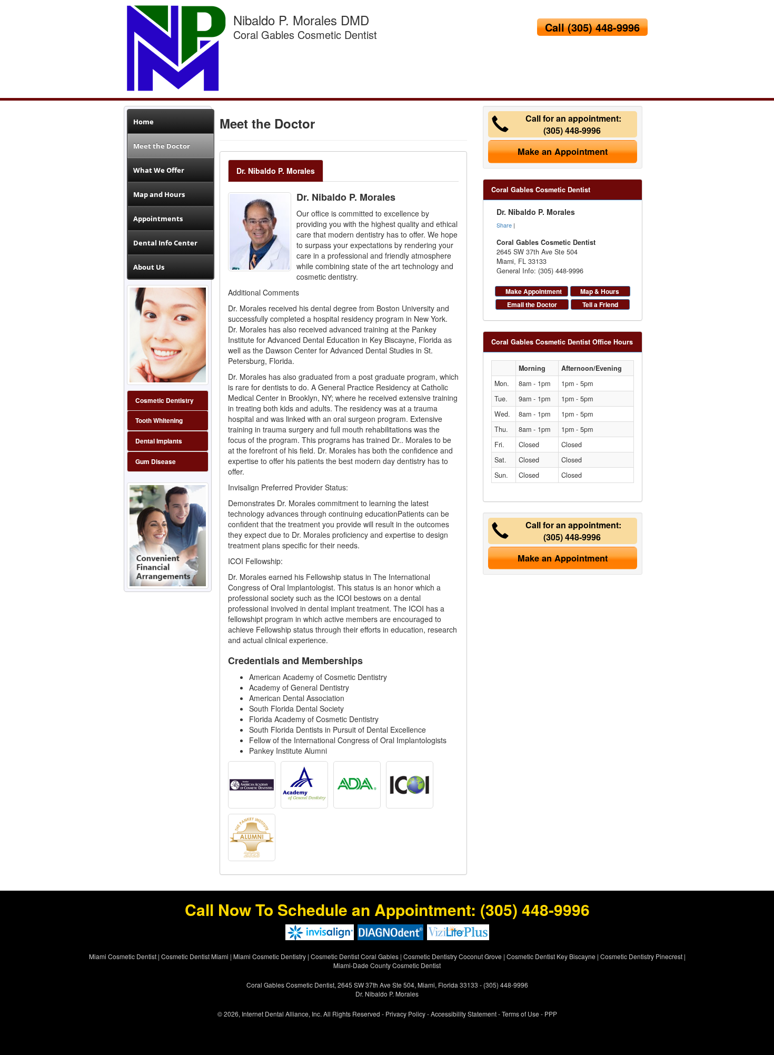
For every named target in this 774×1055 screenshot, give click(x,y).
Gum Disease (155, 461)
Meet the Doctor (161, 146)
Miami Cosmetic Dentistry (269, 956)
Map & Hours (599, 291)
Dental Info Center (165, 243)
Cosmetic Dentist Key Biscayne (551, 956)
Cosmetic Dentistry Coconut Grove (452, 956)
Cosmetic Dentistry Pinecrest (641, 956)
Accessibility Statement (464, 1013)
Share (504, 225)
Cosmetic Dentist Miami (195, 956)
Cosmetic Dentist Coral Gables (355, 956)
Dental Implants (158, 441)
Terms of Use (520, 1013)
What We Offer (158, 170)
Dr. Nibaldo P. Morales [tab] (275, 170)
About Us (148, 267)
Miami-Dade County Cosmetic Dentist (387, 965)
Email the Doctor (532, 304)
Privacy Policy (405, 1013)
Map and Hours (159, 194)
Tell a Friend (600, 304)
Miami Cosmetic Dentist (122, 956)
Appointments (158, 218)
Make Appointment (533, 291)
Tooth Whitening (159, 420)
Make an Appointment (563, 151)
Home (143, 121)
